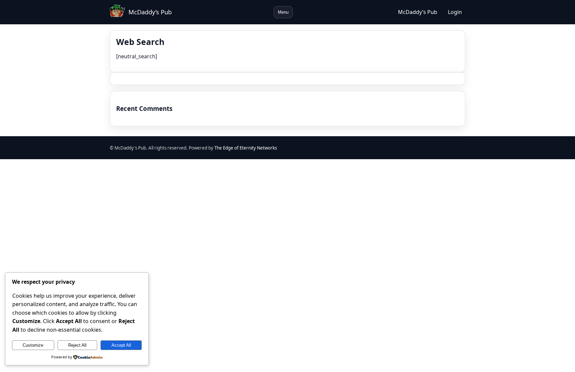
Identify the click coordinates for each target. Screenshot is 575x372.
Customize (33, 345)
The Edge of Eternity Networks (245, 148)
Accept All (121, 345)
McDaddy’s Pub (150, 12)
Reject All (77, 345)
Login (455, 12)
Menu (283, 12)
